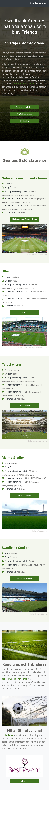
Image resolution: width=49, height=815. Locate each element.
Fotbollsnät (7, 735)
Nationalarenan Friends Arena (24, 219)
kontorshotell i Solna (24, 83)
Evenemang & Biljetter (24, 107)
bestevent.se (24, 781)
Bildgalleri (24, 121)
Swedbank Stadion (24, 579)
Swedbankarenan (38, 3)
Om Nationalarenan (24, 114)
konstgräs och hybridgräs (14, 679)
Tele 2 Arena (24, 406)
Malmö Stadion (24, 496)
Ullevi (24, 312)
